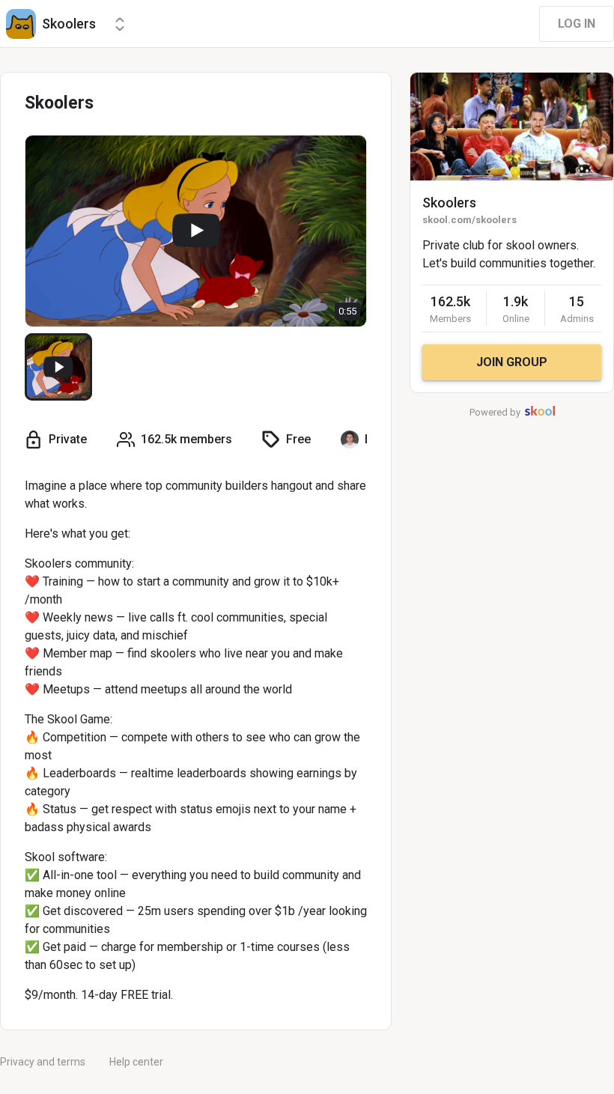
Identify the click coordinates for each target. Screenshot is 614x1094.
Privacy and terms (42, 1062)
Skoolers (449, 202)
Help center (136, 1062)
